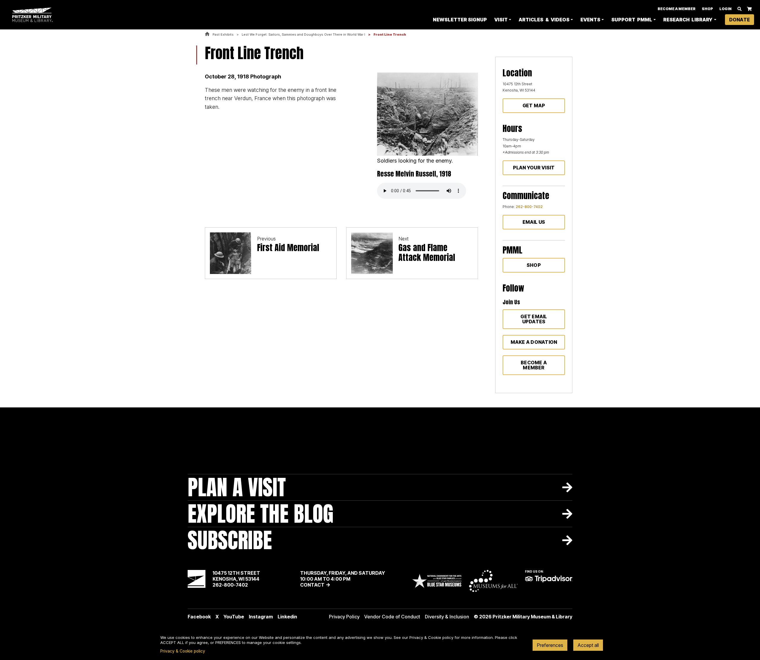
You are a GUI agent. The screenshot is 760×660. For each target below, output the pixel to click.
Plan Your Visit (534, 168)
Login (725, 9)
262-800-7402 (529, 206)
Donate (739, 20)
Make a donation (534, 342)
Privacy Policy (344, 617)
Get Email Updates (533, 319)
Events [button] (590, 20)
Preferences (550, 645)
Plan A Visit (237, 487)
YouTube (234, 617)
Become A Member (677, 9)
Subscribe (230, 540)
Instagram (261, 617)
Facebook (199, 617)
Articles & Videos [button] (544, 20)
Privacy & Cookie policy (182, 651)
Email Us (533, 222)
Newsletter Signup (460, 20)
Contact (312, 585)
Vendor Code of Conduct (392, 617)
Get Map (533, 105)
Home (207, 34)
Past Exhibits (223, 34)
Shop (707, 9)
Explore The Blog (260, 513)
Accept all (588, 645)
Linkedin (287, 617)
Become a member (534, 365)
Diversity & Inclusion (447, 617)
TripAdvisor (548, 578)
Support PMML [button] (631, 20)
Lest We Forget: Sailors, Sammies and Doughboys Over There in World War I (303, 34)
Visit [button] (501, 20)
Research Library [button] (687, 20)
